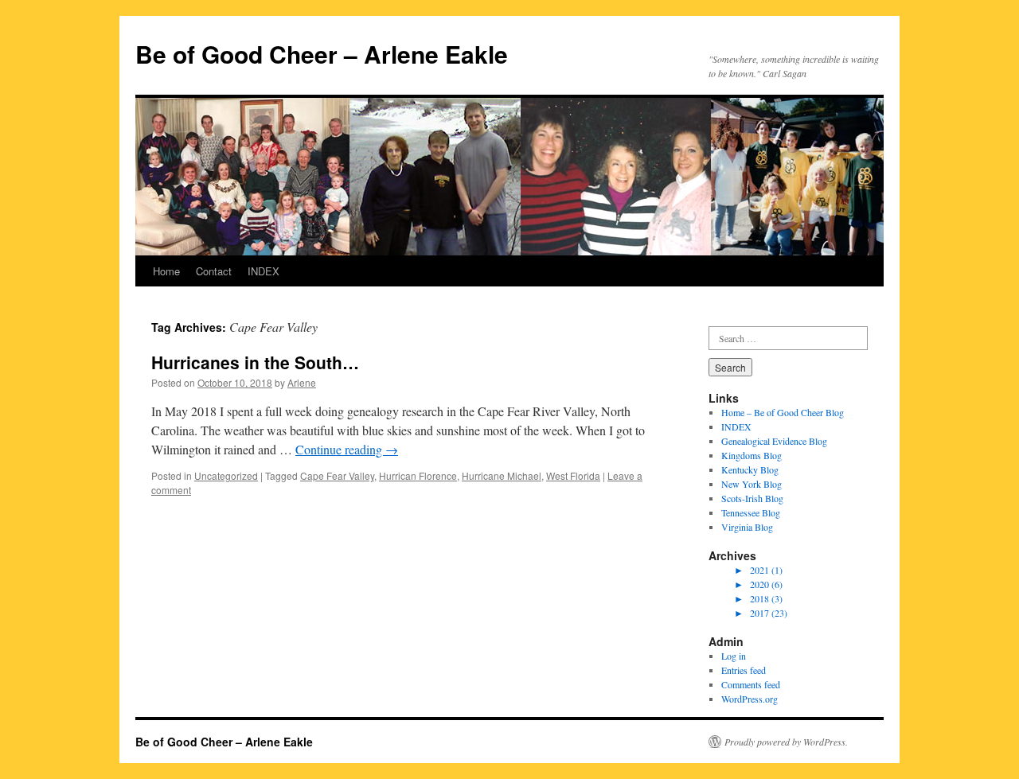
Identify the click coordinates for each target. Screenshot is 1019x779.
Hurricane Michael (501, 475)
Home (166, 270)
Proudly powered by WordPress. (786, 741)
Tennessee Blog (750, 512)
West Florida (573, 475)
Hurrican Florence (418, 475)
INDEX (263, 270)
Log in (733, 655)
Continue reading (346, 449)
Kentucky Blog (750, 469)
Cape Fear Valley (337, 475)
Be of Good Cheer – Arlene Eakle (321, 54)
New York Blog (751, 483)
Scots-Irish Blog (752, 498)
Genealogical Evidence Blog (774, 440)
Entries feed (743, 670)
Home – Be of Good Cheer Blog (782, 412)
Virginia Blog (747, 526)
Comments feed (750, 684)
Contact (214, 270)
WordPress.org (749, 698)
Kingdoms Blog (751, 455)
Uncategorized (226, 475)
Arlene (301, 382)
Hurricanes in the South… (255, 362)
